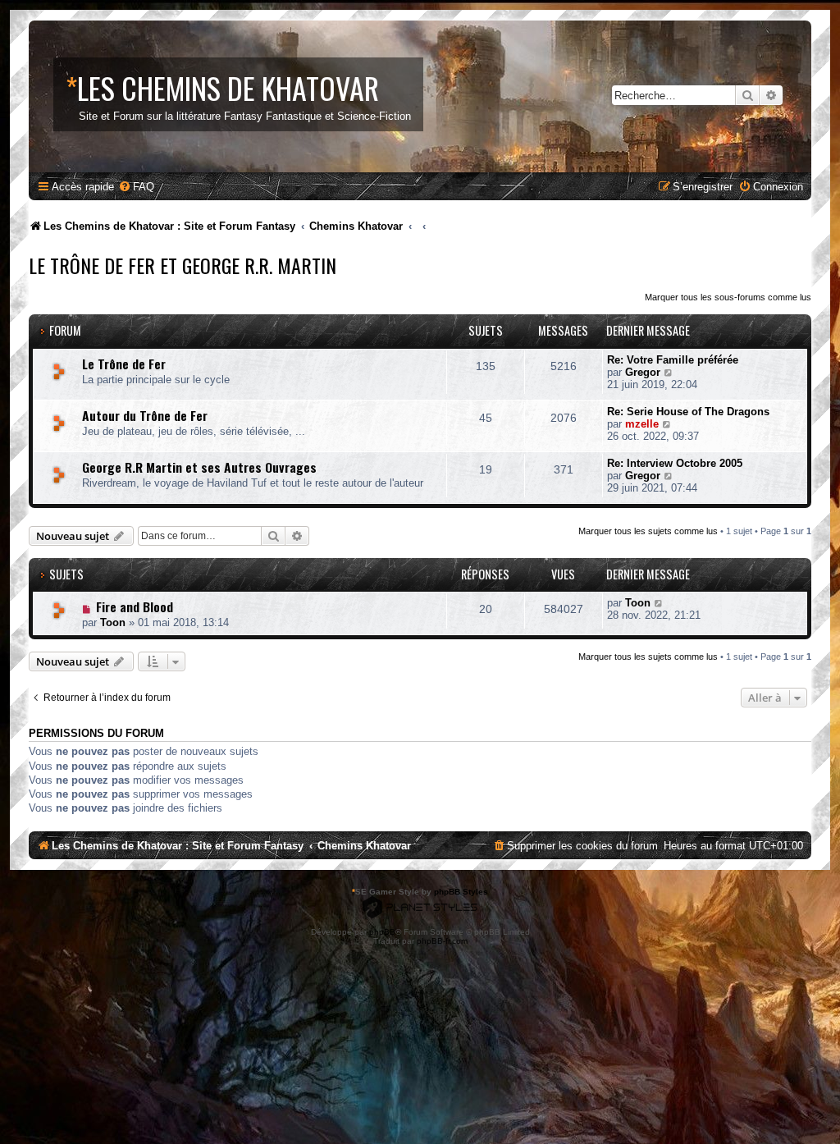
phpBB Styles (461, 891)
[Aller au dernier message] (659, 603)
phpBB (382, 931)
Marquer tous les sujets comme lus (648, 531)
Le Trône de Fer (124, 363)
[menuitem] (136, 187)
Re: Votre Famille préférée (672, 360)
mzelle (642, 424)
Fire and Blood (134, 606)
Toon (113, 622)
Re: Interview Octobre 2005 (674, 463)
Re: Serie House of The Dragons (688, 411)
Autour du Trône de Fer (145, 415)
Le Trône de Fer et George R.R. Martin (182, 265)
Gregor (642, 372)
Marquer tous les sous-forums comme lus (728, 297)
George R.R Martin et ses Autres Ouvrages (199, 467)
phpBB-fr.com (442, 940)
